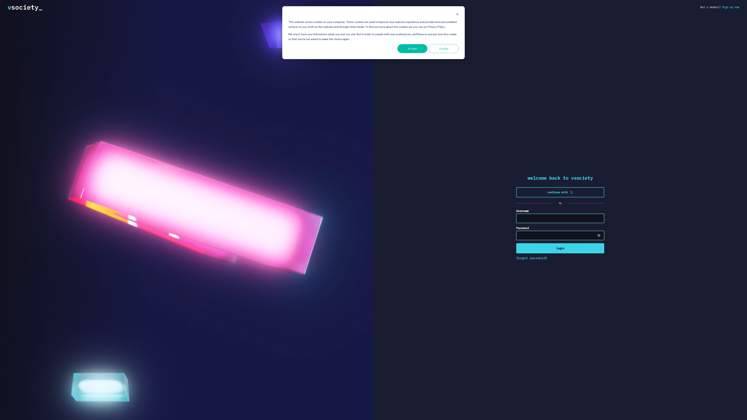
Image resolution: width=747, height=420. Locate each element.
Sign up (730, 7)
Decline (443, 48)
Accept (412, 48)
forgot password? (531, 258)
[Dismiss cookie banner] (457, 14)
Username (522, 211)
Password (522, 228)
